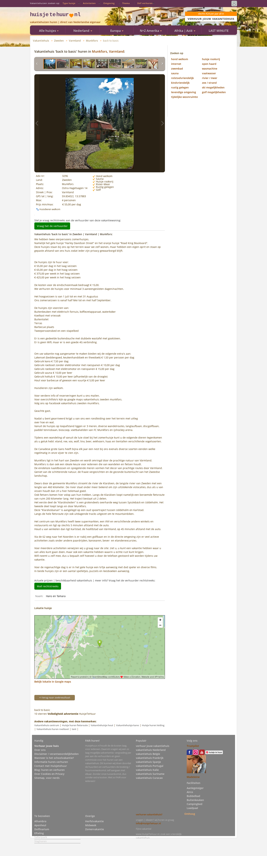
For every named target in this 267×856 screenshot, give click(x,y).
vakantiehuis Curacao (149, 778)
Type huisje (69, 3)
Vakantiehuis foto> (162, 123)
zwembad (177, 68)
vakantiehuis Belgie (148, 754)
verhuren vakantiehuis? (149, 814)
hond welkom (179, 59)
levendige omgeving (183, 92)
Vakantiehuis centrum (46, 725)
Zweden (59, 40)
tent (74, 729)
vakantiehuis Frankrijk (149, 758)
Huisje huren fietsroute (75, 725)
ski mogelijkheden (213, 87)
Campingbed (194, 804)
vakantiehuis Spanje (148, 762)
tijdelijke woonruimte (184, 97)
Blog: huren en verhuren (49, 770)
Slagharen (40, 841)
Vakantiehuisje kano (127, 725)
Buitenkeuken (195, 800)
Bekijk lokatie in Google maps (52, 681)
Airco (190, 792)
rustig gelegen (180, 87)
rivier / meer (209, 78)
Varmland (75, 40)
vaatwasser (209, 73)
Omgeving (109, 3)
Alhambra (40, 821)
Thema (126, 3)
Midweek (90, 825)
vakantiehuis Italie (147, 770)
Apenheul (40, 825)
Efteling (39, 833)
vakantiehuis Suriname (150, 774)
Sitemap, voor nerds (47, 778)
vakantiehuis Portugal (149, 766)
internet (176, 64)
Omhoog (189, 814)
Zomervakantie (94, 829)
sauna (175, 73)
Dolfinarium (41, 829)
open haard (209, 64)
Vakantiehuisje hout (102, 725)
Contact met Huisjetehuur (50, 766)
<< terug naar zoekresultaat (54, 697)
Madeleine (193, 777)
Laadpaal (192, 808)
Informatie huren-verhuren (51, 762)
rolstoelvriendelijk (182, 78)
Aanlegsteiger (195, 788)
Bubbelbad (193, 796)
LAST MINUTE (218, 31)
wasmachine (209, 68)
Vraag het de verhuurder (52, 226)
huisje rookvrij (211, 59)
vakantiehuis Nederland (151, 750)
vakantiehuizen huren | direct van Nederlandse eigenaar (65, 22)
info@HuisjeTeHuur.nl (148, 823)
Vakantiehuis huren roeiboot (53, 729)
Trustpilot (193, 746)
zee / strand (209, 82)
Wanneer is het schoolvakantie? (54, 758)
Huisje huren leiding (153, 725)
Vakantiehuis (41, 40)
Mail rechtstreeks (47, 586)
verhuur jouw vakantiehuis (152, 746)
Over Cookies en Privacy (49, 774)
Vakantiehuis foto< (36, 123)
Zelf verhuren (145, 3)
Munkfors (92, 40)
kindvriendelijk (180, 82)
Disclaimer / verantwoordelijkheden (56, 754)
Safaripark (40, 837)
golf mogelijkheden (214, 92)
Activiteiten (89, 3)
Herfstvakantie (94, 821)
